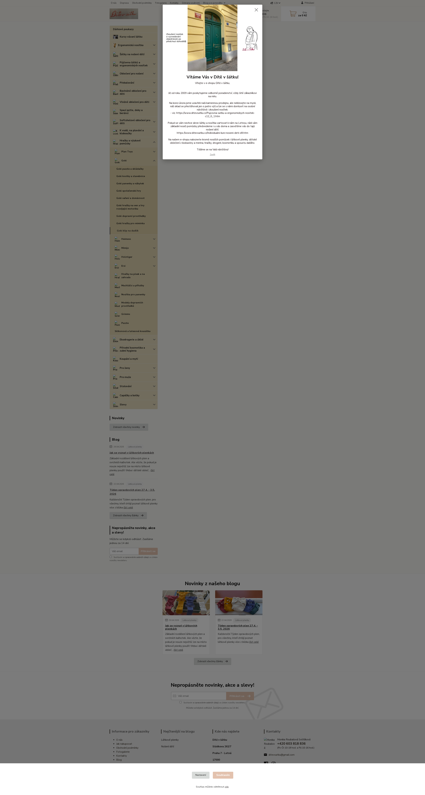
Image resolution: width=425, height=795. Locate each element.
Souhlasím (223, 775)
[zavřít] (256, 10)
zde (227, 786)
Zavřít (212, 154)
